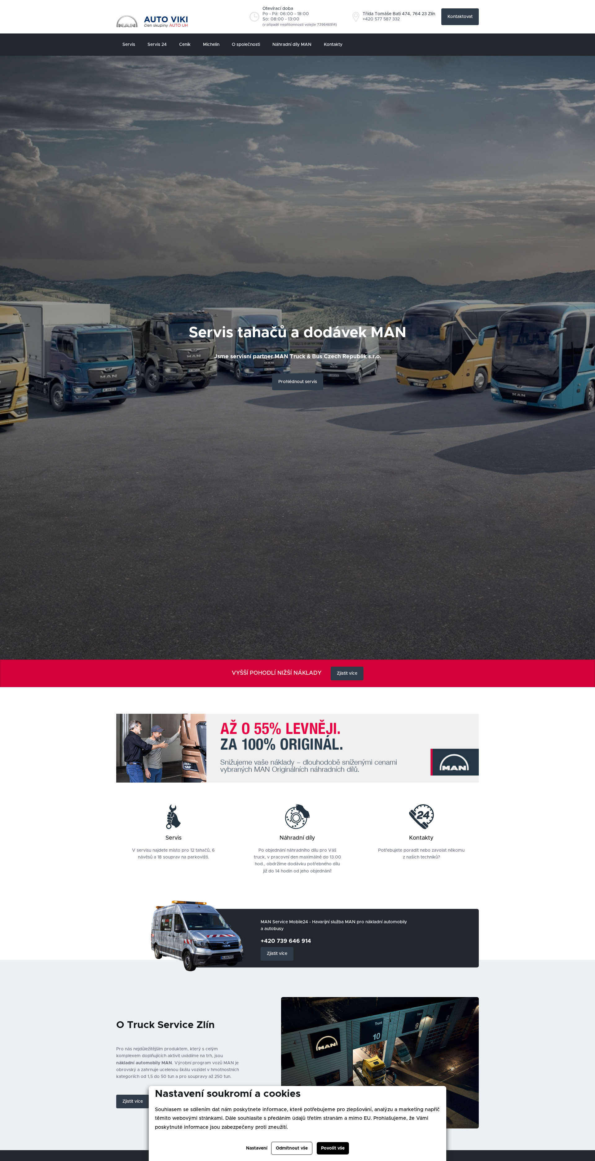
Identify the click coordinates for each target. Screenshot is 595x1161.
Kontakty (333, 44)
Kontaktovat (460, 17)
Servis (128, 44)
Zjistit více (347, 673)
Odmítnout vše (292, 1148)
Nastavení (256, 1148)
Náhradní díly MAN (291, 44)
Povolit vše (333, 1148)
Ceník (185, 44)
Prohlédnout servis (297, 382)
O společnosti (246, 44)
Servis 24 (157, 44)
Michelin (211, 44)
